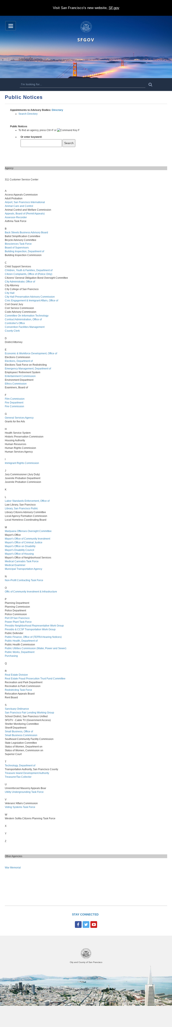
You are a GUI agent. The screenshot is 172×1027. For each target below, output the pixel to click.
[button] (10, 25)
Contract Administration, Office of (23, 319)
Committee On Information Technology (26, 315)
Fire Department (14, 402)
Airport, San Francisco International (25, 202)
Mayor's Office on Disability (20, 546)
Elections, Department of (19, 361)
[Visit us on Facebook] (78, 924)
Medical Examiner (15, 565)
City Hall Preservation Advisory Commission (30, 296)
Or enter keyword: (31, 136)
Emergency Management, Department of (28, 368)
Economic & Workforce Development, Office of (31, 353)
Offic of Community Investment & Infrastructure (31, 591)
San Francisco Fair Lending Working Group (29, 712)
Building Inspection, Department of (24, 251)
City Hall (9, 293)
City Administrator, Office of (20, 281)
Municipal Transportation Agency (23, 568)
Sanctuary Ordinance (17, 708)
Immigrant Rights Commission (22, 463)
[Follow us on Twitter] (86, 924)
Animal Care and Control (19, 206)
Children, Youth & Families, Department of (28, 270)
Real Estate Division (16, 674)
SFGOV (85, 40)
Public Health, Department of (21, 640)
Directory (57, 110)
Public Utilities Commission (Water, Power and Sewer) (35, 648)
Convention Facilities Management (24, 327)
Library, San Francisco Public (21, 508)
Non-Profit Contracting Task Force (24, 580)
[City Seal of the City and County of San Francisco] (86, 958)
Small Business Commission (21, 735)
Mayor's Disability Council (19, 550)
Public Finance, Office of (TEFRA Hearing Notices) (33, 637)
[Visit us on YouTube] (93, 924)
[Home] (86, 31)
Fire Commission (14, 406)
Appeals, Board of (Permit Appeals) (25, 213)
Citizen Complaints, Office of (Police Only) (28, 274)
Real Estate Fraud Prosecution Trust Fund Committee (35, 678)
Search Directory (28, 113)
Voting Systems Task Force (20, 807)
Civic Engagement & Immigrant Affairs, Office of (31, 300)
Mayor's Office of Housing (19, 553)
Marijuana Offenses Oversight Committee (28, 531)
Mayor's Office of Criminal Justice (23, 542)
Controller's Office (15, 323)
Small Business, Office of (19, 731)
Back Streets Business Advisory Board (26, 232)
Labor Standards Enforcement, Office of (27, 500)
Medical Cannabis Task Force (22, 561)
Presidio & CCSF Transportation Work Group (30, 629)
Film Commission (15, 398)
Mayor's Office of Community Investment (27, 538)
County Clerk (12, 330)
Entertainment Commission (20, 376)
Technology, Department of (20, 765)
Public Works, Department (19, 652)
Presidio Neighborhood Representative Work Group (34, 625)
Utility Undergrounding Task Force (24, 792)
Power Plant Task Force (18, 621)
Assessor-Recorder (16, 217)
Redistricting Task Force (18, 689)
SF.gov (114, 8)
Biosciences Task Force (18, 243)
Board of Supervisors (17, 247)
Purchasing (11, 655)
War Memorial (13, 867)
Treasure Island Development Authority (27, 773)
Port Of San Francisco (17, 618)
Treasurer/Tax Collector (18, 776)
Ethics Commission (16, 383)
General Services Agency (19, 417)
